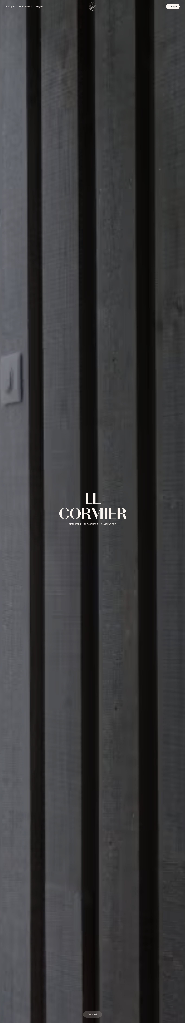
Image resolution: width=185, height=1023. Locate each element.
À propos (10, 6)
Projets (39, 6)
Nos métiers (25, 6)
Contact (173, 6)
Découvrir (92, 1014)
